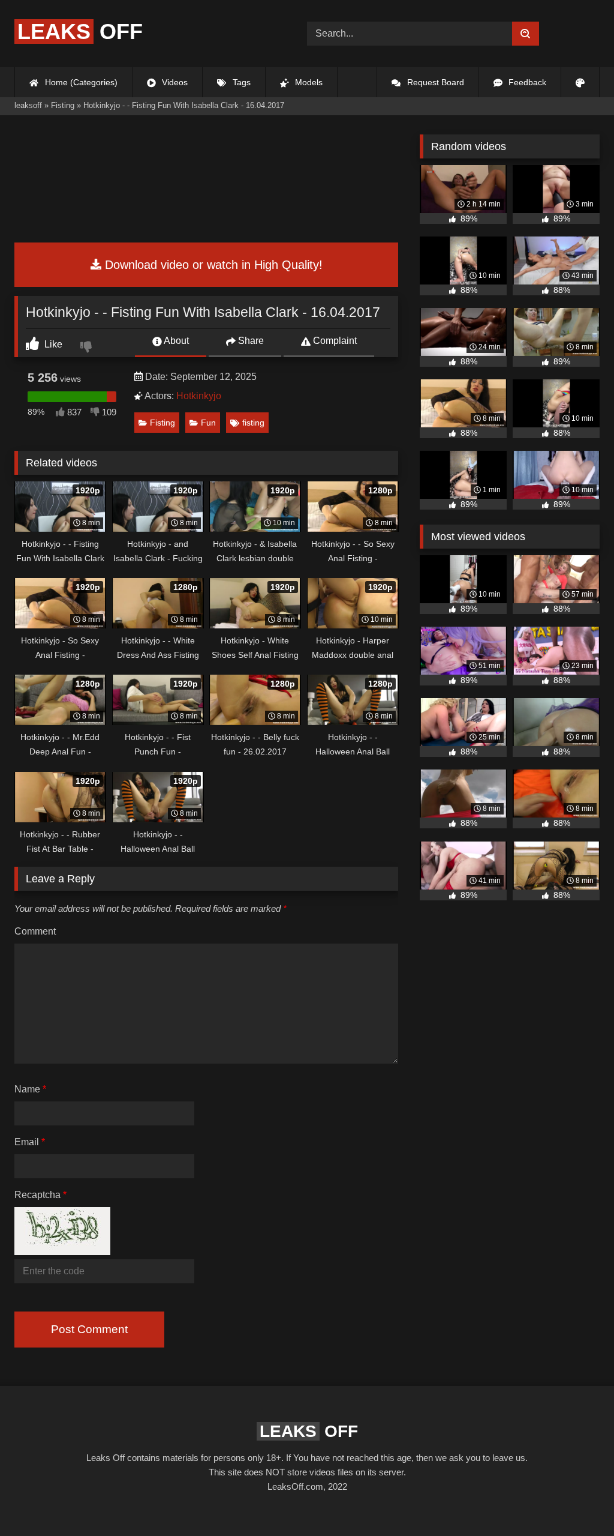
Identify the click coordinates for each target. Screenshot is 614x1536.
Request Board (434, 82)
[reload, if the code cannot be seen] (62, 1251)
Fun (208, 422)
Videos (173, 82)
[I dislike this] (87, 348)
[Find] (525, 34)
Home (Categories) (80, 82)
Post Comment (89, 1329)
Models (308, 82)
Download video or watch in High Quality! (212, 264)
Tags (240, 82)
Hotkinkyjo (198, 396)
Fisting (162, 422)
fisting (253, 422)
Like (52, 344)
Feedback (526, 82)
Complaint (334, 341)
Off (80, 31)
